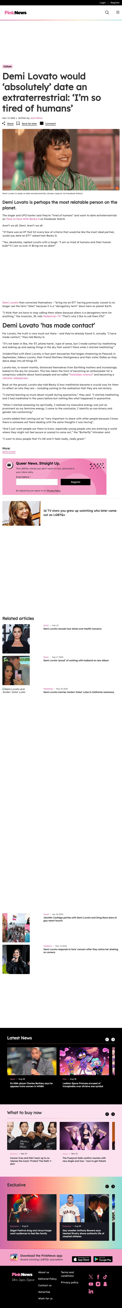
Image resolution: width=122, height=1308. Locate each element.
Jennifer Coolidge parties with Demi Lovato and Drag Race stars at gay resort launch (80, 919)
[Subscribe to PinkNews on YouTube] (90, 1284)
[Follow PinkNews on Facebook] (98, 1277)
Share (10, 123)
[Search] (107, 12)
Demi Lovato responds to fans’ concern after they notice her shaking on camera (80, 951)
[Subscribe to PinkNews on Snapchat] (105, 1284)
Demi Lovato (10, 302)
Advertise (44, 1291)
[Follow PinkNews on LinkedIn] (90, 1292)
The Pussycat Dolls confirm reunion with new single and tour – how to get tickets (84, 1159)
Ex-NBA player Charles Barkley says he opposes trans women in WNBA (31, 1085)
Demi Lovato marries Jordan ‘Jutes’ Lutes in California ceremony (78, 692)
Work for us (45, 1298)
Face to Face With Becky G (23, 218)
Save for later (29, 123)
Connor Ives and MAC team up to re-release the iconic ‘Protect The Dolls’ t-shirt (31, 1161)
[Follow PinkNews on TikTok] (105, 1277)
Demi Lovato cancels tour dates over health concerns (72, 628)
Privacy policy (69, 1282)
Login (103, 2)
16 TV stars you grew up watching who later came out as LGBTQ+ (79, 513)
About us (43, 1272)
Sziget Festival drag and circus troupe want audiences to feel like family (30, 1232)
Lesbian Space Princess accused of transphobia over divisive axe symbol (83, 1085)
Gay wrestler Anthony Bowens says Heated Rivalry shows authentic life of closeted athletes (83, 1233)
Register (115, 2)
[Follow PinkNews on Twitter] (90, 1277)
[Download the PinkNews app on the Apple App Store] (81, 1259)
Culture (7, 66)
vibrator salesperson (15, 378)
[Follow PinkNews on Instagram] (98, 1284)
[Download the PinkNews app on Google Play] (102, 1259)
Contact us (44, 1285)
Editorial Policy (47, 1278)
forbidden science (81, 374)
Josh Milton (36, 118)
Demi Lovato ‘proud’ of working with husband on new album (76, 660)
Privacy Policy (53, 490)
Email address (27, 477)
